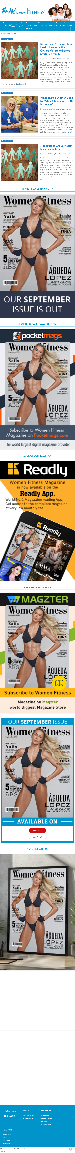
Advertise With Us (28, 1115)
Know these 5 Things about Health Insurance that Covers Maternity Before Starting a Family (56, 49)
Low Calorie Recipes (46, 1118)
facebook (4, 1115)
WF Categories (44, 1115)
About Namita (7, 1134)
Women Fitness (23, 10)
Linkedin (9, 1115)
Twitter (7, 1115)
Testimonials (6, 1140)
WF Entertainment (45, 1124)
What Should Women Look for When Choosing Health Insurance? (56, 101)
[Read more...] (21, 84)
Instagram (14, 1115)
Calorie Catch (44, 1121)
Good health (8, 39)
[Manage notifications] (70, 1149)
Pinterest (12, 1115)
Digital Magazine (28, 1118)
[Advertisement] (37, 1002)
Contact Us (6, 1143)
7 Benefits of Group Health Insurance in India (56, 147)
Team (4, 1137)
